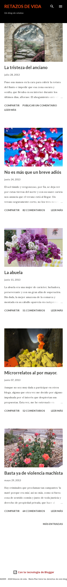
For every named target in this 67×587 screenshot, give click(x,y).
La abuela (13, 272)
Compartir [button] (11, 105)
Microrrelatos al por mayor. (30, 372)
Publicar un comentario (40, 105)
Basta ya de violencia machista (33, 473)
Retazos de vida (22, 6)
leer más (10, 109)
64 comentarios (34, 510)
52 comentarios (34, 410)
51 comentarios (34, 310)
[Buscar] (52, 6)
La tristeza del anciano (26, 67)
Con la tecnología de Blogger (35, 572)
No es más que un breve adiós (32, 172)
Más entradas (53, 523)
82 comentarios (34, 210)
